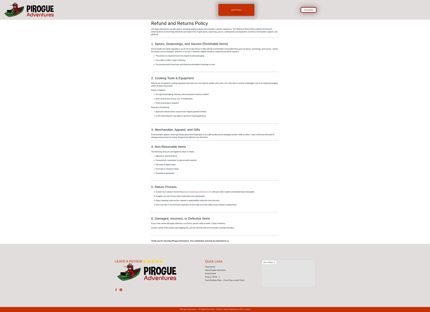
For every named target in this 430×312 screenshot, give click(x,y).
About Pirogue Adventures (215, 270)
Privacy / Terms (211, 277)
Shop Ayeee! (210, 267)
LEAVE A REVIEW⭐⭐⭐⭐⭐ (139, 261)
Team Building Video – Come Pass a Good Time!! (224, 280)
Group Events (210, 273)
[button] (309, 10)
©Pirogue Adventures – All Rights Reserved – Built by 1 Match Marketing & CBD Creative (215, 309)
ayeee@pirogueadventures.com (199, 192)
